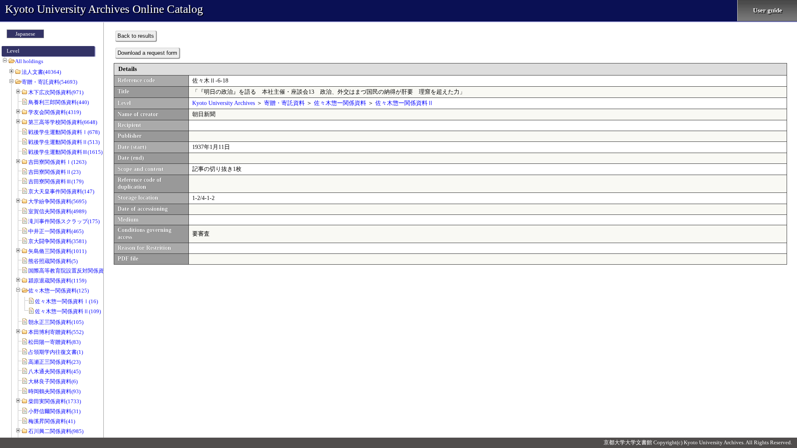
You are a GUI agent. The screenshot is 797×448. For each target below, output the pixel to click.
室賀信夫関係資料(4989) (57, 211)
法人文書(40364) (41, 72)
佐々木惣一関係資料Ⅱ (404, 103)
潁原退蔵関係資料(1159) (57, 281)
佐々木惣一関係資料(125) (58, 290)
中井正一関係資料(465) (55, 231)
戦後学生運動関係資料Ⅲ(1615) (65, 152)
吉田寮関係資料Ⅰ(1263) (57, 162)
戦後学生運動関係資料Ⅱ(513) (64, 142)
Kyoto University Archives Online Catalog (104, 8)
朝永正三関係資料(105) (55, 322)
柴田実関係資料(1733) (54, 401)
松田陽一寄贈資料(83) (54, 342)
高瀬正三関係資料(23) (54, 362)
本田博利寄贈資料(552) (55, 332)
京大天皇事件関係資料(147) (61, 191)
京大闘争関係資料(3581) (57, 241)
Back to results (135, 36)
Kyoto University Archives (223, 103)
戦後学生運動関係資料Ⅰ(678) (64, 132)
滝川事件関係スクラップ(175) (64, 221)
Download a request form (147, 53)
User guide (767, 10)
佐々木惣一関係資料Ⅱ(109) (68, 311)
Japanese (25, 34)
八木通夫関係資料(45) (54, 371)
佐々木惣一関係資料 (340, 103)
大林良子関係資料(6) (53, 381)
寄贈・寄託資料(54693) (49, 82)
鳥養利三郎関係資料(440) (58, 102)
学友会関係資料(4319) (54, 112)
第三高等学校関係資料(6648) (62, 122)
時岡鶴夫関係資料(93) (54, 391)
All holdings (29, 61)
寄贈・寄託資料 (284, 103)
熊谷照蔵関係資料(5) (53, 261)
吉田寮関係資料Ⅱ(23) (54, 172)
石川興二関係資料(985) (55, 431)
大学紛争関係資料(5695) (57, 201)
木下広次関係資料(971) (55, 92)
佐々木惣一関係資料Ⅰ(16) (66, 301)
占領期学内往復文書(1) (55, 352)
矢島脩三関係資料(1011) (57, 251)
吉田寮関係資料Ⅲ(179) (55, 181)
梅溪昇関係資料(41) (51, 421)
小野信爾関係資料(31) (54, 411)
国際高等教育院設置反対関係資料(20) (73, 271)
